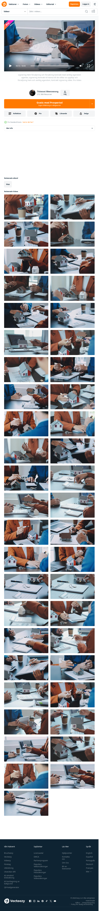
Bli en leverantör (65, 866)
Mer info (9, 127)
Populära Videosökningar (40, 876)
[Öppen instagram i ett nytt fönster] (34, 900)
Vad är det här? (28, 122)
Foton (25, 4)
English (87, 852)
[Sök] (86, 11)
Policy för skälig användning (80, 903)
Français (87, 867)
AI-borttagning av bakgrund (11, 881)
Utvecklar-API (10, 870)
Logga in (85, 4)
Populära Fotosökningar (39, 870)
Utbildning (8, 867)
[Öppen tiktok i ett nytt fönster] (47, 900)
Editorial (50, 4)
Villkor (75, 901)
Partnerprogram (40, 859)
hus (8, 183)
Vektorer (13, 4)
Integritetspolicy (86, 901)
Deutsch (87, 863)
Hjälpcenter (66, 852)
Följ (65, 94)
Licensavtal (38, 852)
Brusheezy (8, 852)
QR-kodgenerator (11, 886)
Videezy (7, 859)
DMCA (35, 855)
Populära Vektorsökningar (40, 864)
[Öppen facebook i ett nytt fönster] (30, 900)
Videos (37, 4)
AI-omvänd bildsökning (9, 875)
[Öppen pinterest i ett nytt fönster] (43, 900)
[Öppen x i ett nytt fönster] (51, 900)
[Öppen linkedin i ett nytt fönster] (38, 900)
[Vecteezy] (4, 4)
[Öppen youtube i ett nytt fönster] (55, 900)
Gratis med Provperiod (50, 103)
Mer (86, 870)
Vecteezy (8, 855)
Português (88, 859)
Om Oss (64, 861)
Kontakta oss (64, 856)
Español (87, 855)
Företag (7, 863)
